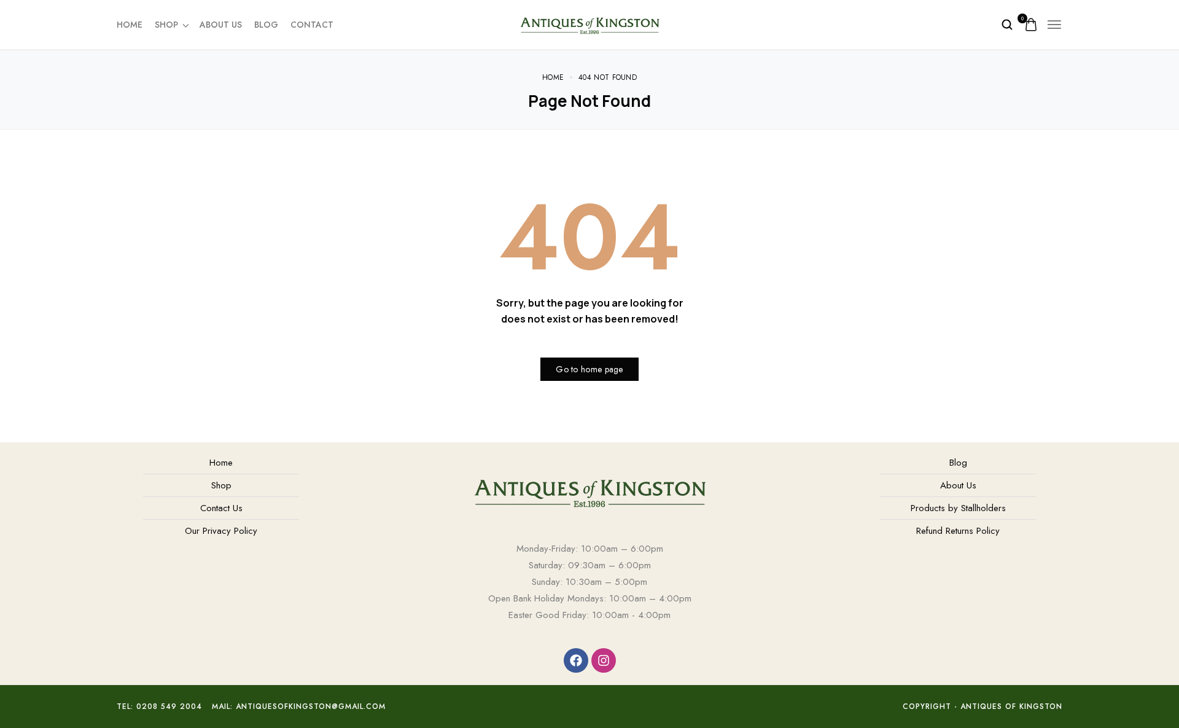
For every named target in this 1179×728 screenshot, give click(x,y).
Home (129, 24)
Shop (166, 24)
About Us (221, 24)
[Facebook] (576, 660)
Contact (311, 24)
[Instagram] (603, 660)
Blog (266, 24)
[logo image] (589, 23)
